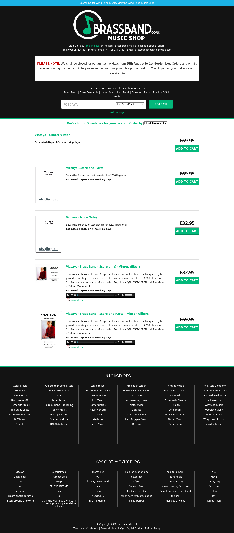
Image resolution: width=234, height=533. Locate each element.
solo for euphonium (136, 471)
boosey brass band (98, 481)
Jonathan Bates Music (97, 390)
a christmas (59, 471)
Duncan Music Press (59, 390)
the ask (175, 495)
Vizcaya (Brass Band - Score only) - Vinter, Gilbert (103, 266)
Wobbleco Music (214, 409)
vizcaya (20, 471)
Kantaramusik (98, 405)
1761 (59, 495)
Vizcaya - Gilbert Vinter (52, 135)
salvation (20, 491)
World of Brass (214, 414)
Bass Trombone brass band (175, 491)
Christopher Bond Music (59, 385)
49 (20, 481)
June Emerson (98, 395)
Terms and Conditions (85, 528)
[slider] (130, 295)
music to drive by (175, 500)
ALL (214, 471)
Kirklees (97, 414)
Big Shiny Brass (20, 409)
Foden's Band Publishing (59, 405)
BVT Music (20, 419)
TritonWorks (214, 400)
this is (20, 486)
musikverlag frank (136, 400)
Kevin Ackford (98, 409)
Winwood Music (214, 405)
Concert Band (136, 486)
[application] (100, 295)
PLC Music (175, 395)
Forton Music (59, 409)
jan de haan (214, 500)
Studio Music (175, 419)
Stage (59, 481)
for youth (98, 491)
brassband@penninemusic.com (153, 49)
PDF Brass (136, 424)
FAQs (121, 528)
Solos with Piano (141, 92)
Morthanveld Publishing (136, 390)
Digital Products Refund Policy (143, 528)
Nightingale (175, 476)
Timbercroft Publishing (214, 390)
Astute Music (20, 395)
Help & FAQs (117, 112)
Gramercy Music (59, 419)
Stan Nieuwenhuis (175, 414)
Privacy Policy (108, 528)
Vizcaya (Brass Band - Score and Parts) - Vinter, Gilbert (107, 314)
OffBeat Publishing (136, 414)
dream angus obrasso (20, 495)
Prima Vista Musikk (175, 400)
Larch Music (98, 424)
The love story (175, 481)
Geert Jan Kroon (59, 414)
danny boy (214, 481)
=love (214, 476)
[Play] (68, 295)
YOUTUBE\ (98, 495)
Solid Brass (175, 409)
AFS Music (20, 390)
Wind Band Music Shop (141, 2)
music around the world (20, 500)
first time (214, 486)
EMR (59, 395)
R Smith (175, 405)
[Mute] (122, 295)
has (98, 486)
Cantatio (20, 424)
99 (97, 476)
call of (214, 491)
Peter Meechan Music (175, 390)
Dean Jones (20, 476)
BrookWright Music (20, 414)
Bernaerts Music (20, 405)
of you (136, 481)
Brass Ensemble (89, 92)
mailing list (92, 45)
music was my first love (175, 486)
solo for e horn (175, 471)
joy (213, 495)
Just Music (98, 400)
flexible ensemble (136, 491)
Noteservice (136, 405)
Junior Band (107, 92)
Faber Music (59, 400)
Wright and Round (214, 419)
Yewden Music (214, 424)
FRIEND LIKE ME (59, 486)
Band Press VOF (20, 400)
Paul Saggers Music (136, 419)
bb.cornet (136, 476)
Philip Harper (136, 500)
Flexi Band (123, 92)
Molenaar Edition (136, 385)
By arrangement (98, 500)
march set (98, 471)
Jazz (59, 491)
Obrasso (136, 409)
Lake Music (97, 419)
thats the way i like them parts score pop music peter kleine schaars (59, 503)
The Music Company (214, 385)
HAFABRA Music (59, 424)
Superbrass (175, 424)
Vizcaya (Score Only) (81, 217)
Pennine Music (175, 385)
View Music (76, 300)
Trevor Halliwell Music (213, 395)
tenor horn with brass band (136, 495)
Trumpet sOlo (59, 476)
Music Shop (136, 395)
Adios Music (20, 385)
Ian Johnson (98, 385)
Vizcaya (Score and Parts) (85, 168)
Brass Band (70, 92)
